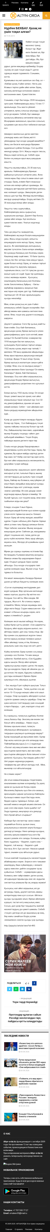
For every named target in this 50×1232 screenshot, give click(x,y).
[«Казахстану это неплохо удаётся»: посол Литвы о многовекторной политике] (10, 1046)
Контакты (24, 3)
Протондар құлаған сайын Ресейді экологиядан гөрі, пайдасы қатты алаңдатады (25, 1018)
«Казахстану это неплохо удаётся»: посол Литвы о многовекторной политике (31, 1045)
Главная (9, 1229)
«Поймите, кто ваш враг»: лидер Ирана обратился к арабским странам (31, 1081)
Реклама (15, 3)
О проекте (5, 4)
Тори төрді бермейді (25, 1002)
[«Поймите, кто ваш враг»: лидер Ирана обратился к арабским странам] (10, 1081)
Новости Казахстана (12, 24)
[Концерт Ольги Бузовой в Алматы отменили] (10, 1117)
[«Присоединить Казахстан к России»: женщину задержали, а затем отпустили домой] (10, 1098)
